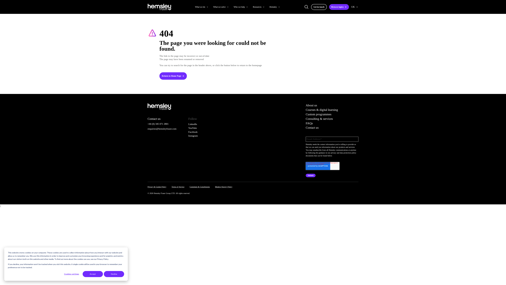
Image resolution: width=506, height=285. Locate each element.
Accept (93, 274)
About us (311, 105)
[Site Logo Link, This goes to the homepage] (159, 7)
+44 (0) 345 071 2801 (158, 124)
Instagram (193, 135)
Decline (114, 274)
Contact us (312, 127)
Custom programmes (318, 114)
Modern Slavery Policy (223, 187)
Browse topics (337, 7)
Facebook (193, 132)
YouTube (192, 128)
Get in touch (318, 7)
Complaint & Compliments (200, 187)
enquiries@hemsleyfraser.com (162, 128)
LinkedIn (192, 124)
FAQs (309, 123)
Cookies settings (71, 274)
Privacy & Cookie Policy (157, 187)
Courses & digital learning (322, 109)
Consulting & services (319, 118)
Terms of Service (178, 187)
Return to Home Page (171, 76)
